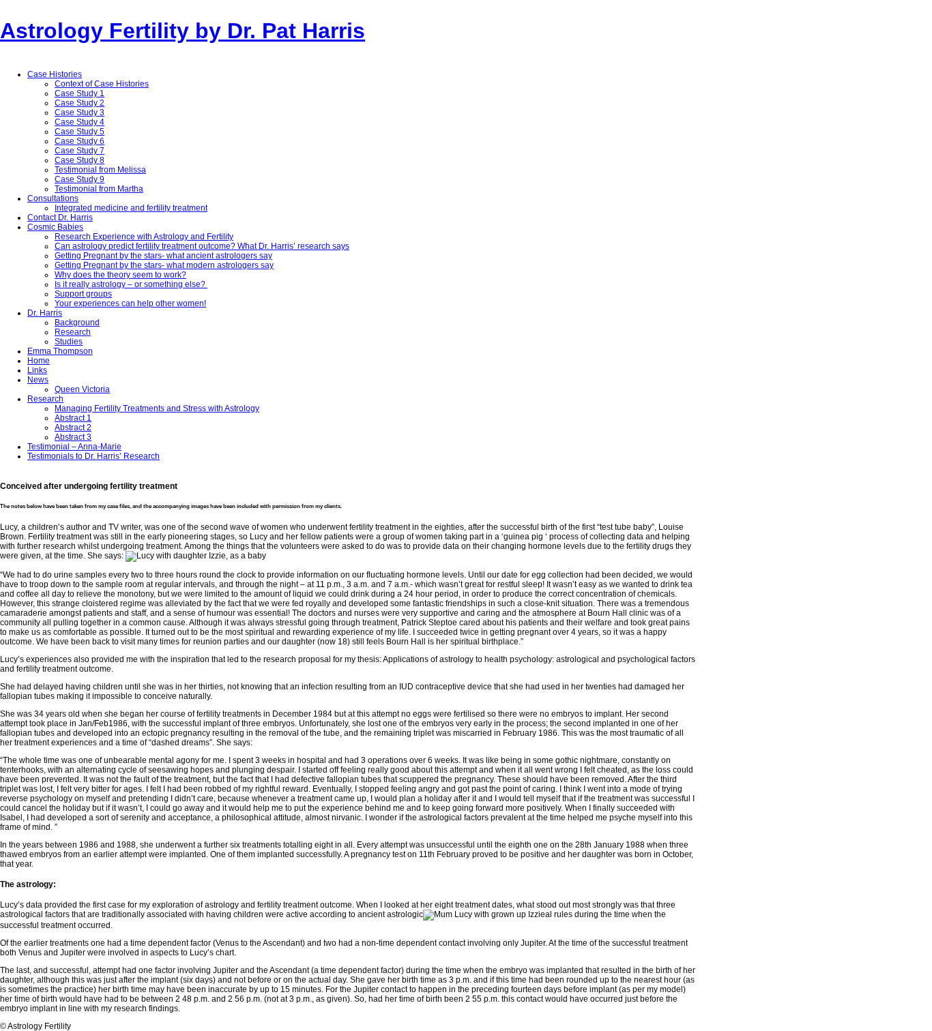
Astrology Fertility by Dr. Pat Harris (182, 30)
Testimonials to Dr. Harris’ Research (93, 456)
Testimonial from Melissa (100, 170)
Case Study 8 (79, 160)
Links (37, 370)
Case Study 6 (79, 141)
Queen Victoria (82, 389)
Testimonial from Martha (99, 189)
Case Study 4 (79, 122)
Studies (69, 341)
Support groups (83, 294)
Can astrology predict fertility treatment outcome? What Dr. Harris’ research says (202, 246)
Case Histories (54, 74)
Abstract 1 (73, 418)
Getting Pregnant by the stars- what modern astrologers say (164, 265)
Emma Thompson (60, 351)
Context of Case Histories (102, 84)
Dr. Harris (44, 313)
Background (77, 322)
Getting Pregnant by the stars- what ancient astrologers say (163, 255)
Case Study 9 (79, 179)
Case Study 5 (79, 131)
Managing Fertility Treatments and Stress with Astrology (157, 408)
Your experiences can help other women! (130, 303)
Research (73, 332)
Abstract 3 (73, 437)
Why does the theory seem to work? (120, 275)
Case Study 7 (79, 150)
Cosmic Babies (55, 227)
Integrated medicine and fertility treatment (131, 208)
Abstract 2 (73, 427)
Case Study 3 (79, 112)
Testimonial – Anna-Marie (74, 446)
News (37, 380)
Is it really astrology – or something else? (131, 284)
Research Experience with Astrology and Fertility (144, 236)
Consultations (52, 198)
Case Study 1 (79, 93)
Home (38, 360)
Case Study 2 (79, 103)
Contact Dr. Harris (60, 217)
